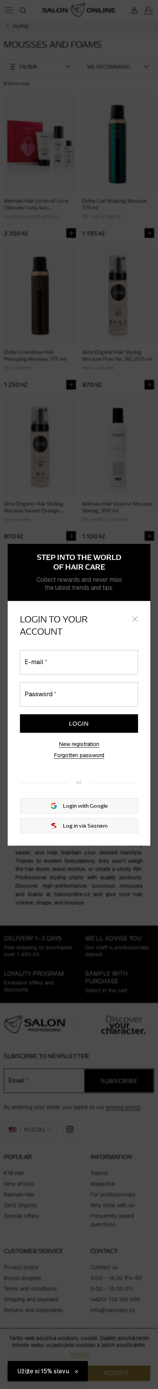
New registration (79, 744)
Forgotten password (79, 755)
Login (79, 723)
